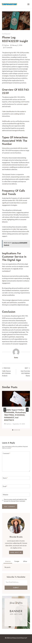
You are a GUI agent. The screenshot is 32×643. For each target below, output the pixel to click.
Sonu (7, 45)
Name (5, 478)
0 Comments (8, 48)
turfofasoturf (6, 34)
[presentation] (16, 399)
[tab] (7, 561)
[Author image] (3, 45)
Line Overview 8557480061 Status (25, 372)
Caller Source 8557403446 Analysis (6, 372)
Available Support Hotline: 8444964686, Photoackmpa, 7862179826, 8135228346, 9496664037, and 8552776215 (15, 415)
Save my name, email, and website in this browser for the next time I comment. (15, 500)
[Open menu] (28, 4)
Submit (16, 588)
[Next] (27, 410)
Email (5, 486)
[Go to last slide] (4, 410)
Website (5, 494)
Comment (6, 453)
